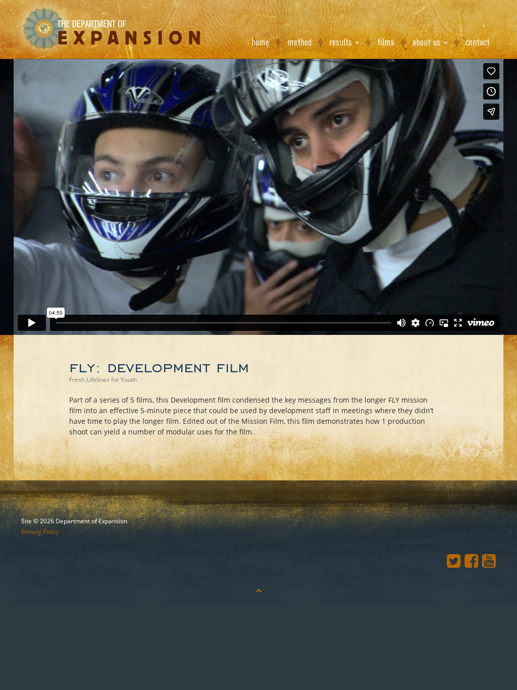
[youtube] (489, 560)
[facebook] (473, 560)
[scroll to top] (258, 590)
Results (342, 42)
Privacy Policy (40, 531)
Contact (478, 42)
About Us (427, 42)
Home (260, 42)
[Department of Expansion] (107, 28)
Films (385, 42)
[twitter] (455, 560)
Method (299, 42)
